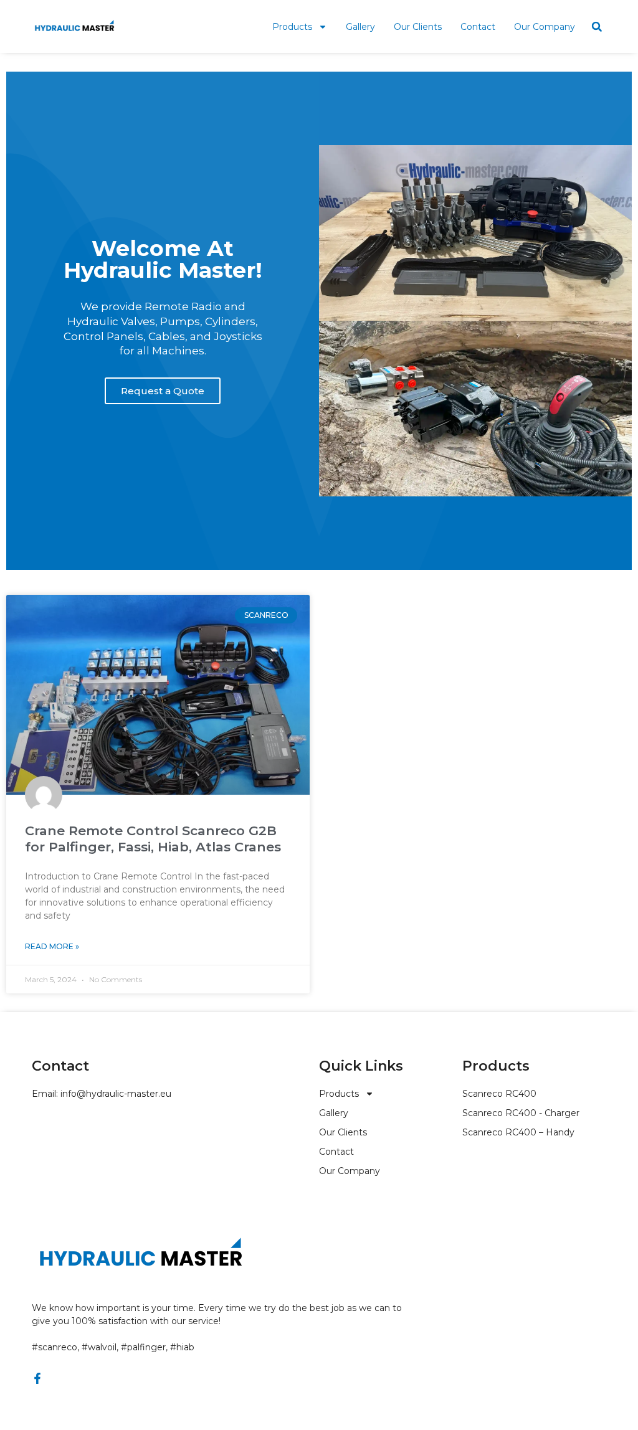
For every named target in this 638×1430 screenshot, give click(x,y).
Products (292, 26)
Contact (477, 26)
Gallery (360, 26)
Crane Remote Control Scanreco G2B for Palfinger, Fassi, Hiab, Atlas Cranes (153, 838)
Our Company (544, 26)
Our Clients (418, 26)
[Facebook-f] (37, 1378)
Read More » (52, 946)
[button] (597, 26)
